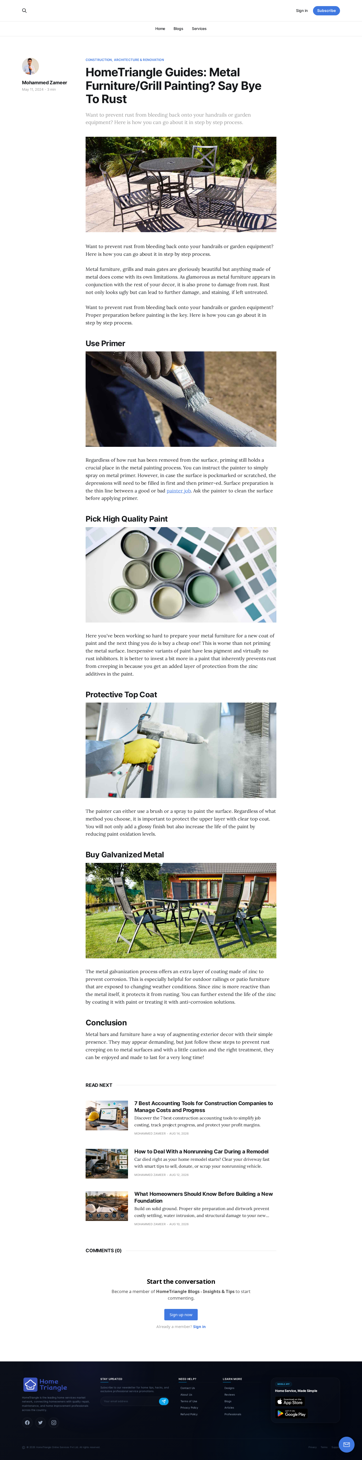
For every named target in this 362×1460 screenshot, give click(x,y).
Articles (229, 1407)
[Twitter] (40, 1422)
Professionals (232, 1414)
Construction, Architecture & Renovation (125, 60)
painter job (179, 491)
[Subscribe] (164, 1401)
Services (199, 28)
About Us (186, 1394)
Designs (229, 1388)
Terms (324, 1447)
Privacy (312, 1447)
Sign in (302, 10)
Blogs (178, 28)
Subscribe (326, 10)
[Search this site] (24, 11)
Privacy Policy (189, 1407)
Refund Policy (189, 1414)
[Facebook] (27, 1422)
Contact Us (187, 1388)
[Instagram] (53, 1422)
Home (160, 28)
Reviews (229, 1394)
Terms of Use (188, 1401)
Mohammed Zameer (44, 82)
